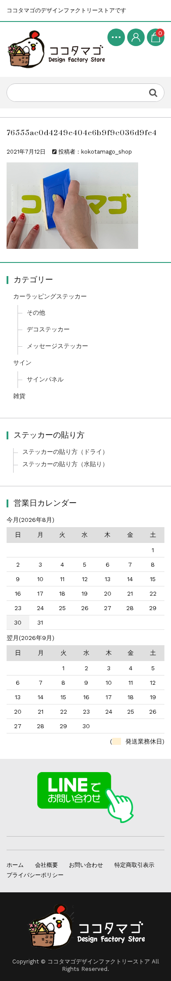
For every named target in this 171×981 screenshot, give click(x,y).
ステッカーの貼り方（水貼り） (65, 463)
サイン (22, 362)
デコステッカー (48, 329)
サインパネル (45, 379)
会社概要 (46, 865)
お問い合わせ (86, 865)
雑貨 (19, 395)
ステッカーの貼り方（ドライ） (65, 451)
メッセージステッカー (57, 345)
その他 (36, 312)
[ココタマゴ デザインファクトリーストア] (56, 50)
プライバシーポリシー (35, 875)
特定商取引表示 (134, 865)
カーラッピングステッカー (50, 296)
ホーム (15, 865)
